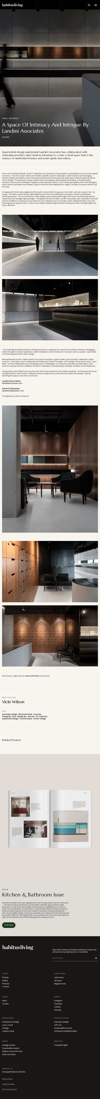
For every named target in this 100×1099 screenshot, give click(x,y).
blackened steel (25, 714)
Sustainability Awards (10, 1048)
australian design (9, 714)
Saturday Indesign (61, 1022)
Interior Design (39, 719)
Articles (5, 981)
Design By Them (9, 716)
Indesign (5, 1028)
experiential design (10, 719)
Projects (5, 977)
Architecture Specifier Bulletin (65, 1031)
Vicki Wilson (14, 118)
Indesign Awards (8, 1045)
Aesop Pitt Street (32, 676)
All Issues (58, 981)
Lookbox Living (8, 1031)
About (4, 1001)
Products (5, 984)
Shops (4, 118)
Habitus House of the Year (12, 1051)
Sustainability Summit (63, 1028)
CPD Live (58, 1025)
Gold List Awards (8, 1054)
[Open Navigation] (95, 5)
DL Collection (42, 716)
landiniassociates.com (12, 383)
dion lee (31, 716)
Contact (5, 1004)
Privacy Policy (7, 1079)
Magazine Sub (60, 984)
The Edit (5, 987)
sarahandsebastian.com (13, 391)
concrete (37, 714)
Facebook (58, 1004)
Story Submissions (9, 1089)
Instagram (58, 1001)
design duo (22, 716)
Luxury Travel (7, 1025)
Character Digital (61, 1045)
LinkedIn (57, 1007)
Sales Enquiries (8, 1084)
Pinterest (57, 1010)
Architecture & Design (10, 1022)
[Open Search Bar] (89, 5)
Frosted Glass (26, 719)
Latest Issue (59, 977)
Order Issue (8, 925)
